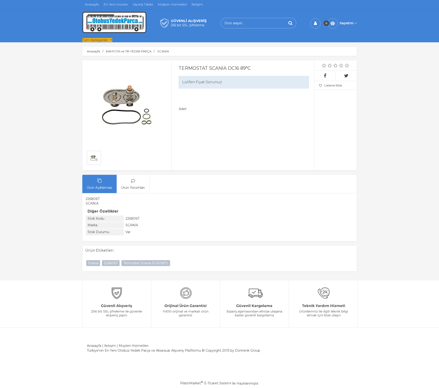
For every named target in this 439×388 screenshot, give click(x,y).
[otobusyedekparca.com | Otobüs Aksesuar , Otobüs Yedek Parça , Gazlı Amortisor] (114, 32)
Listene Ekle (333, 85)
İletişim (110, 346)
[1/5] (324, 65)
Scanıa (93, 263)
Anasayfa (94, 346)
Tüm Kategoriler (95, 40)
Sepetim (346, 23)
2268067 (111, 263)
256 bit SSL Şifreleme (187, 25)
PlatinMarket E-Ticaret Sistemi (205, 383)
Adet (183, 109)
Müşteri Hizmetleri (133, 346)
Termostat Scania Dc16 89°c (145, 263)
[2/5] (327, 65)
